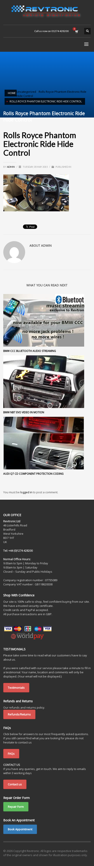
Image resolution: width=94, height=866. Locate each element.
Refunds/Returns (19, 714)
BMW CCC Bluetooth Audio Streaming (29, 351)
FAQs (11, 754)
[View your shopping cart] (76, 31)
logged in (26, 492)
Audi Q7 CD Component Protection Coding (33, 474)
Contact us (15, 784)
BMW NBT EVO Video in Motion (23, 412)
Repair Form (16, 807)
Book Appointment (20, 829)
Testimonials (16, 688)
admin (11, 166)
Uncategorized (26, 92)
